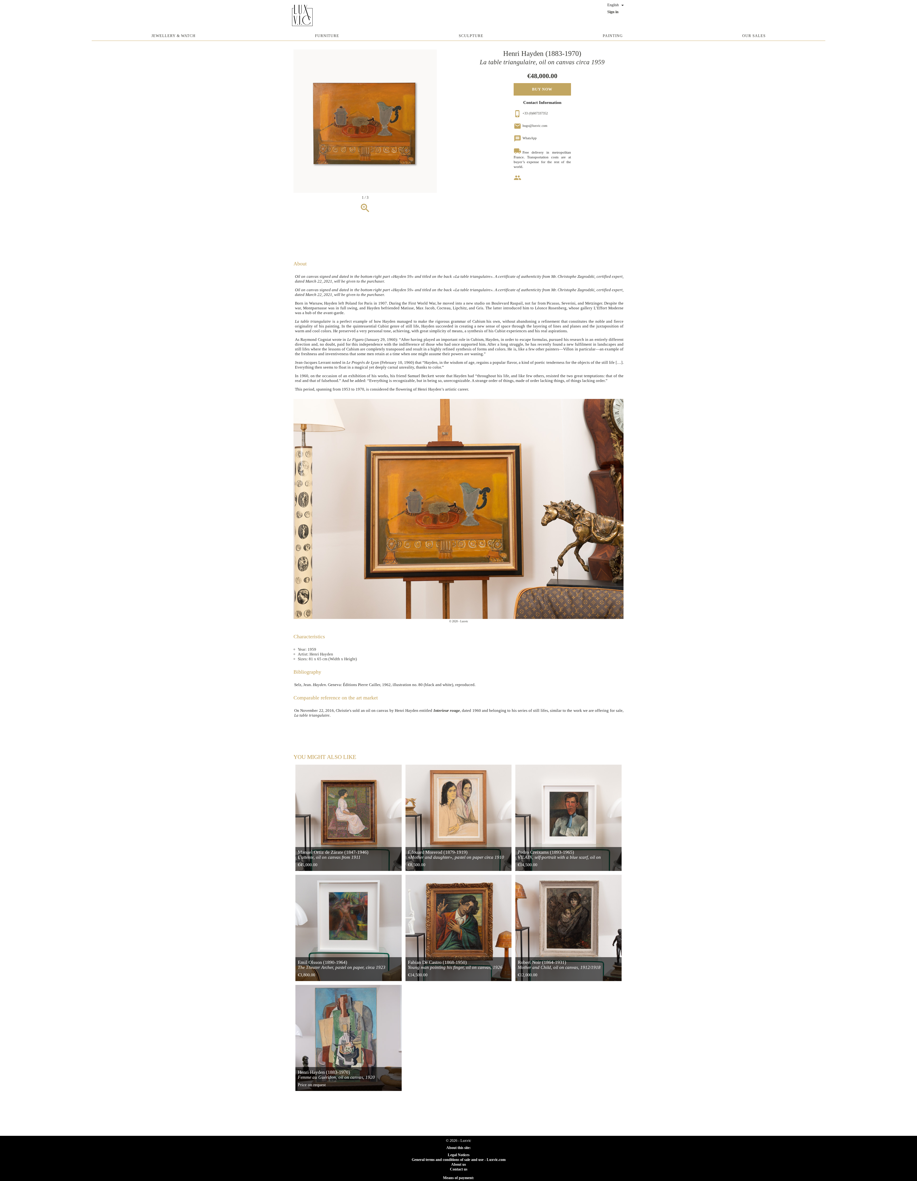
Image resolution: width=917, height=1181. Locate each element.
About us (458, 1164)
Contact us (458, 1169)
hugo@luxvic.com (530, 126)
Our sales (754, 36)
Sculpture (471, 36)
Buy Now (542, 89)
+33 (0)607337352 (531, 113)
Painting (613, 36)
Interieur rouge (446, 710)
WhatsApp (525, 138)
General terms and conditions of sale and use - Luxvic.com (459, 1160)
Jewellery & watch (173, 36)
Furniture (327, 36)
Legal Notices (458, 1155)
